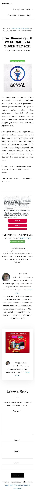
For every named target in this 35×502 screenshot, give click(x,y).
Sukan (23, 248)
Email (17, 452)
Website (17, 463)
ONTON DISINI (25, 238)
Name (17, 440)
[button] (32, 14)
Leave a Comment (24, 50)
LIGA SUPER (16, 248)
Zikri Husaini (7, 4)
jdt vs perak (7, 251)
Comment (17, 411)
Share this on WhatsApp (18, 61)
